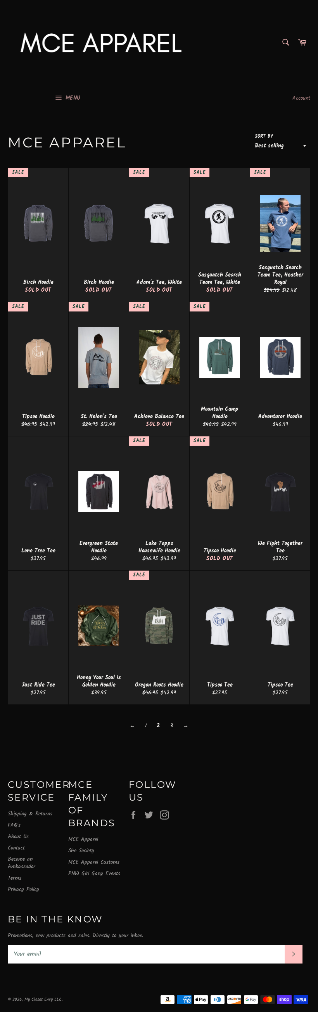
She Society (81, 850)
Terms (14, 878)
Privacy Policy (23, 889)
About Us (18, 836)
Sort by (264, 136)
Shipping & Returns (30, 814)
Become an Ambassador (21, 863)
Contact (16, 848)
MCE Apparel (83, 839)
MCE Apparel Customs (93, 862)
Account (301, 98)
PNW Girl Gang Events (94, 873)
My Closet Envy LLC (43, 999)
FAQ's (14, 825)
